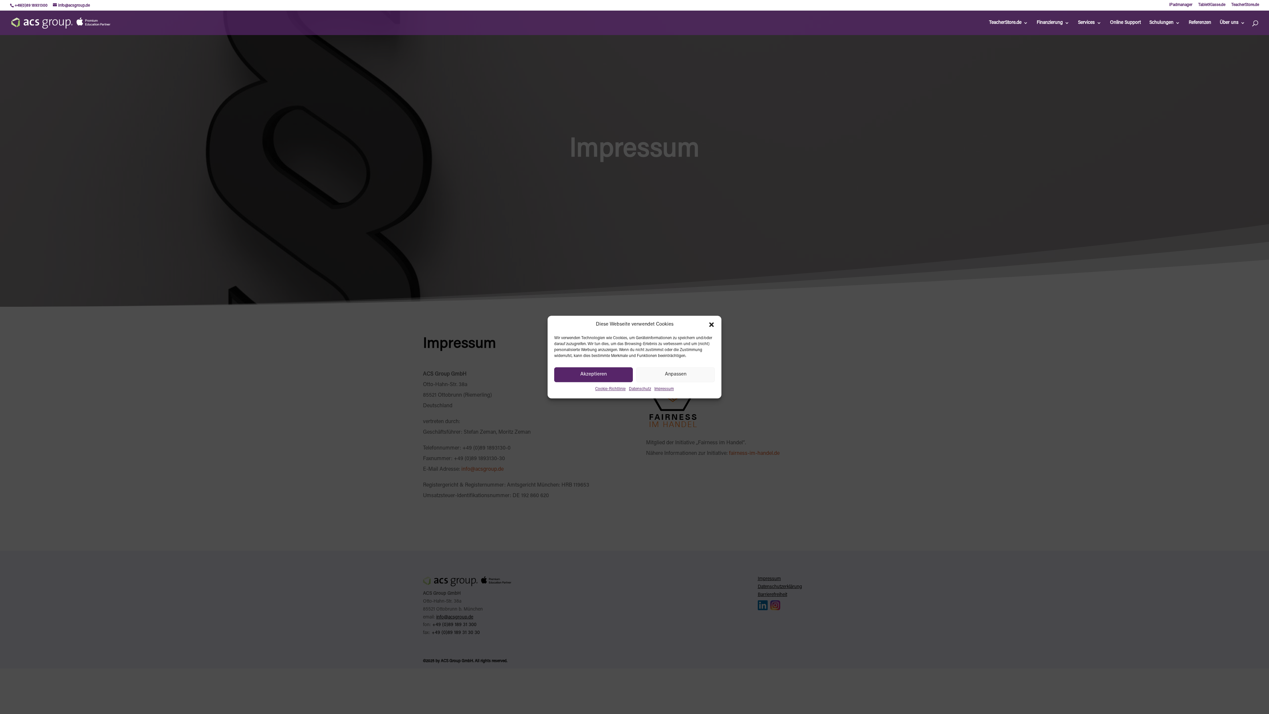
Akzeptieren (593, 374)
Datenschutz (640, 389)
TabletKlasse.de (1211, 5)
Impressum (664, 389)
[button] (711, 324)
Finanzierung (1050, 22)
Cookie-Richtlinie (610, 389)
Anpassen (675, 374)
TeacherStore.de (1245, 5)
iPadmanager (1180, 5)
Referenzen (1200, 22)
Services (1086, 22)
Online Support (1125, 22)
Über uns (1229, 22)
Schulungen (1161, 22)
